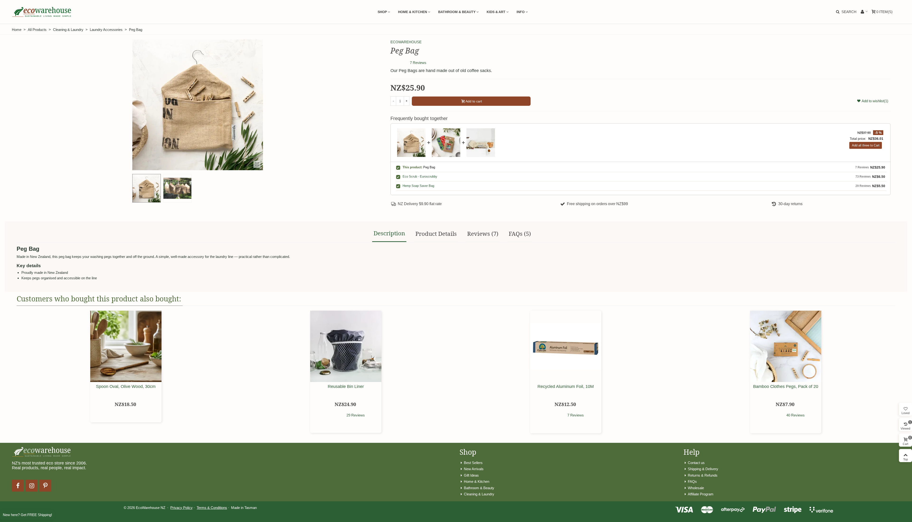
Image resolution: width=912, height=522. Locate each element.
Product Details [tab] (436, 233)
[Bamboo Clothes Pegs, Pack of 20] (785, 346)
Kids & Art (496, 12)
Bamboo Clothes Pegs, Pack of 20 (785, 386)
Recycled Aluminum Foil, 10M (565, 386)
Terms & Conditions (212, 508)
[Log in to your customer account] (864, 12)
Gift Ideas (471, 475)
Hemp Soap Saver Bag (418, 186)
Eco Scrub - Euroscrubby (420, 176)
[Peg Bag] (257, 164)
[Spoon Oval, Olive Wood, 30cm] (126, 346)
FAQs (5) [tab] (520, 233)
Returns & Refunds (702, 475)
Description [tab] (389, 233)
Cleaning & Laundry (479, 494)
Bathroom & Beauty (456, 12)
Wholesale (696, 488)
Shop (382, 12)
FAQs (692, 481)
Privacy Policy (181, 508)
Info (521, 12)
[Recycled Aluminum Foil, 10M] (565, 346)
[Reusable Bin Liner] (345, 346)
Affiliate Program (700, 494)
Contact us (696, 463)
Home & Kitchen (412, 12)
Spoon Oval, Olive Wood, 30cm (126, 386)
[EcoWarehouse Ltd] (41, 12)
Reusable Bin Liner (346, 386)
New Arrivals (474, 469)
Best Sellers (473, 463)
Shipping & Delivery (703, 469)
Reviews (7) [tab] (482, 233)
